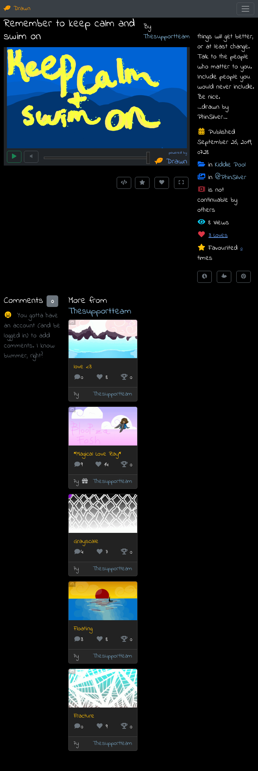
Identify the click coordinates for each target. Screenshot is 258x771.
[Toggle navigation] (245, 9)
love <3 (83, 366)
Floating (83, 628)
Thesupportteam (166, 36)
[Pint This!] (243, 277)
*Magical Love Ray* (97, 454)
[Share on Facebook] (204, 277)
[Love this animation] (161, 183)
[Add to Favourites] (142, 183)
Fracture (84, 716)
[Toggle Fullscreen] (181, 183)
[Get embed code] (124, 183)
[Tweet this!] (224, 277)
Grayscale (86, 541)
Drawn (21, 8)
